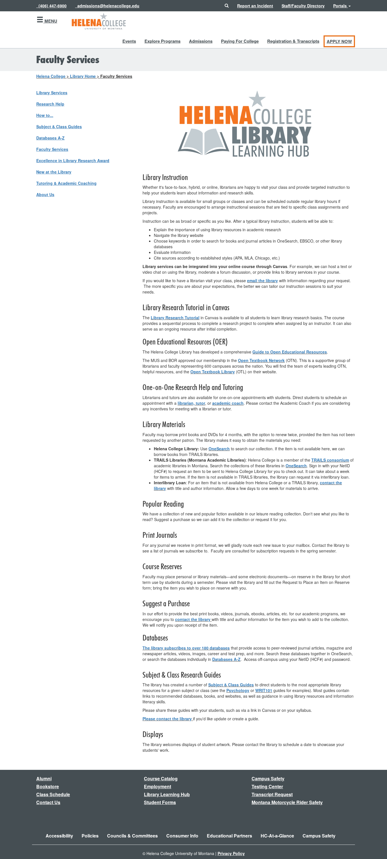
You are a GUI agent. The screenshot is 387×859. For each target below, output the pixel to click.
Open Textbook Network (261, 360)
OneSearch (219, 448)
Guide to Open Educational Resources (289, 352)
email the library (262, 280)
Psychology (237, 690)
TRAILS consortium (330, 460)
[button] (226, 5)
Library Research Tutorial (175, 317)
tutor (200, 403)
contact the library (192, 619)
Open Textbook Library (212, 371)
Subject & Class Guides (231, 684)
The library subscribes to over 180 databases (186, 648)
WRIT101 (263, 690)
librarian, (186, 403)
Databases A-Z (226, 659)
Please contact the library (167, 718)
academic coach (228, 403)
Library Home (83, 76)
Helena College (50, 76)
